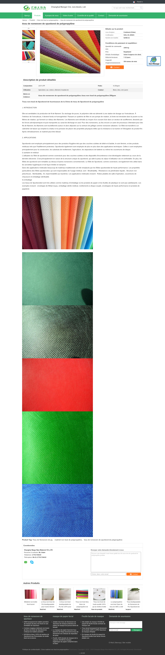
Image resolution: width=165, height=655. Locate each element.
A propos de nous (51, 15)
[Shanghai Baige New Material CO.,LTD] (35, 7)
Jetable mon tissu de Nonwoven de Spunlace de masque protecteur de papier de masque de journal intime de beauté (65, 624)
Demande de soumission (118, 15)
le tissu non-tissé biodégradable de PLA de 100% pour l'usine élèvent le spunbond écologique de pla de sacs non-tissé (65, 604)
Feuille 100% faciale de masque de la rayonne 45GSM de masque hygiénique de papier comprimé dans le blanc (65, 640)
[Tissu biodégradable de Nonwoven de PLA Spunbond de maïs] (133, 594)
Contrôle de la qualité (85, 15)
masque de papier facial (63, 616)
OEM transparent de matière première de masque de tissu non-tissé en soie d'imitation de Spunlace (36, 623)
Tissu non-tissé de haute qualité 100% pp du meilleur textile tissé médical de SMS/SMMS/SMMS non (99, 604)
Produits (37, 15)
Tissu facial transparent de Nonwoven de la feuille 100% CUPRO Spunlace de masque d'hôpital (94, 630)
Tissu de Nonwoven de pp (42, 540)
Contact (101, 15)
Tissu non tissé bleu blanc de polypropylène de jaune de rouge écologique (82, 604)
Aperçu (27, 15)
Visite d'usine (68, 15)
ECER (83, 653)
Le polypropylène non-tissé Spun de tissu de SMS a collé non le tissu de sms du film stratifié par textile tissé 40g (116, 604)
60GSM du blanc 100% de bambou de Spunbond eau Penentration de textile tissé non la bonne (36, 636)
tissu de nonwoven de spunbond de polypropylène (103, 540)
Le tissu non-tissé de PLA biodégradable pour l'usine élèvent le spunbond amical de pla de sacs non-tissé (48, 604)
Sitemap (118, 643)
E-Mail (111, 643)
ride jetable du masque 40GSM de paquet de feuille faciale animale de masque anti (93, 623)
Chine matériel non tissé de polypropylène (55, 649)
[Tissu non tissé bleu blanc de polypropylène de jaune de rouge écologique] (82, 594)
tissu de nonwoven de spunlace (33, 617)
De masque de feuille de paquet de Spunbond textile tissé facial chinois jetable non (93, 636)
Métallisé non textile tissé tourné (30, 603)
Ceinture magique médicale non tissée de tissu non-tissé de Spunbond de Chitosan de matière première (36, 630)
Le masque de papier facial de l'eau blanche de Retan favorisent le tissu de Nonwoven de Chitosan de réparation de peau (65, 632)
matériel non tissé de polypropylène (68, 540)
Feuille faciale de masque (93, 616)
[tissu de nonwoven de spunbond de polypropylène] (28, 34)
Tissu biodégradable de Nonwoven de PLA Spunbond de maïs (133, 604)
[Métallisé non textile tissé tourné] (30, 594)
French (139, 1)
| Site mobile (126, 643)
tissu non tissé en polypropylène (47, 20)
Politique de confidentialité (31, 649)
